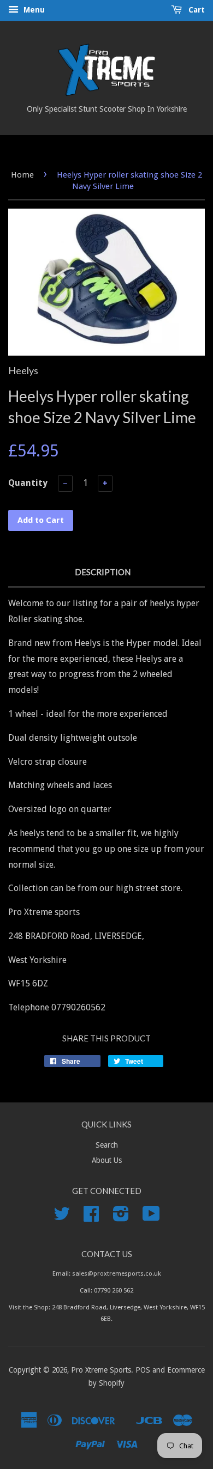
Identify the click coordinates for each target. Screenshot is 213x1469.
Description (103, 572)
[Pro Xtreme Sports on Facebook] (91, 1217)
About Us (107, 1160)
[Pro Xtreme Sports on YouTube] (151, 1217)
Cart (195, 9)
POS (142, 1370)
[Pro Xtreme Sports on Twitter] (62, 1217)
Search (107, 1145)
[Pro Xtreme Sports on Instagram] (121, 1217)
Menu (33, 9)
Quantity (28, 483)
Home (22, 175)
